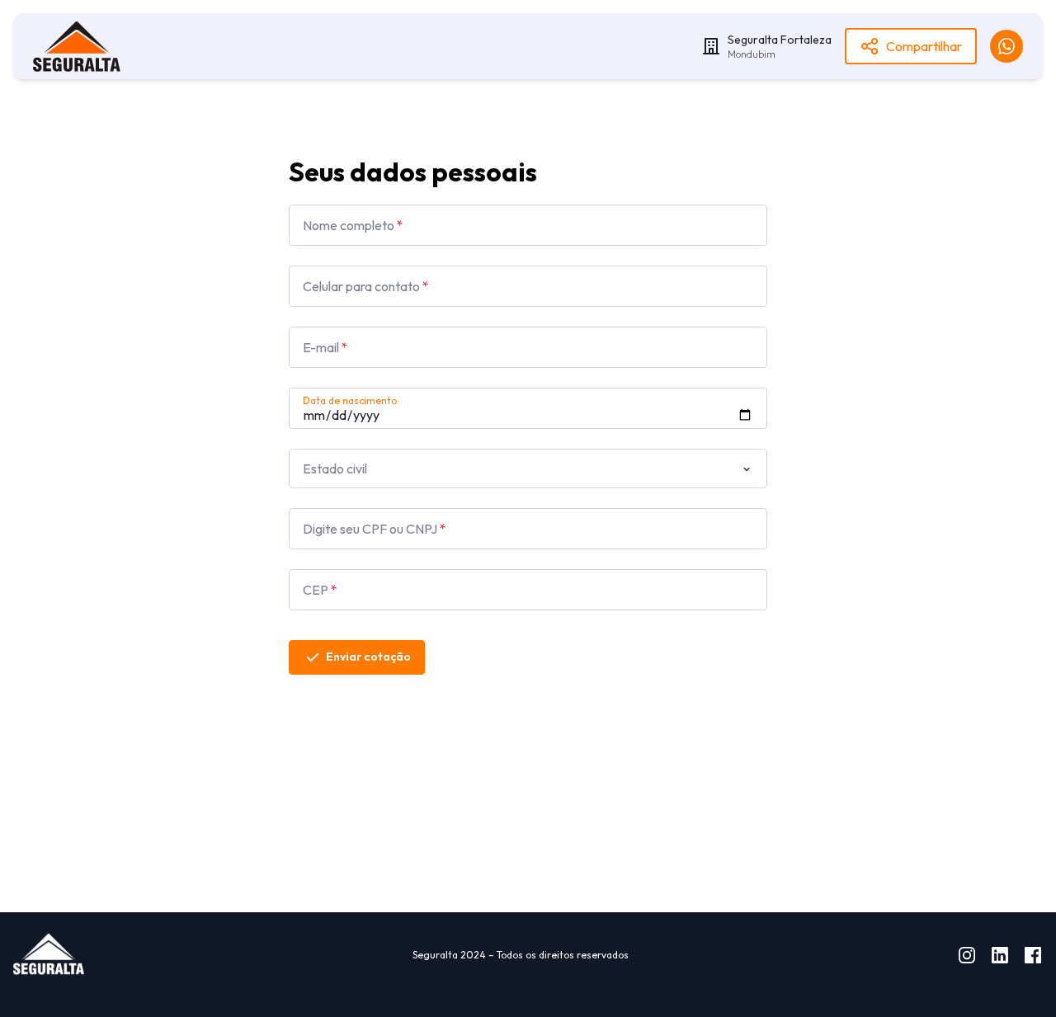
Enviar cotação (368, 656)
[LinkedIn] (1000, 955)
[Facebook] (1033, 955)
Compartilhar (924, 46)
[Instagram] (967, 955)
